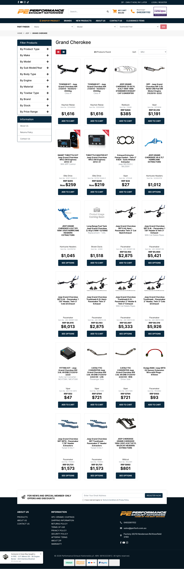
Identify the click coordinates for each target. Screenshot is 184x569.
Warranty (56, 544)
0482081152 (143, 12)
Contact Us (116, 21)
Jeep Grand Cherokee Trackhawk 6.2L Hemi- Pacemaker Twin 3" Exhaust (96, 300)
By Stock (25, 105)
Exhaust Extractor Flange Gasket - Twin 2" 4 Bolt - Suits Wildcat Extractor (125, 158)
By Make (25, 55)
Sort (134, 52)
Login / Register (159, 2)
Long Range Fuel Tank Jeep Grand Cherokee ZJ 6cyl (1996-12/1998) (97, 228)
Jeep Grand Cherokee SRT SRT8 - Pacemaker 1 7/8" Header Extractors (68, 442)
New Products (83, 21)
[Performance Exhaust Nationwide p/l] (40, 11)
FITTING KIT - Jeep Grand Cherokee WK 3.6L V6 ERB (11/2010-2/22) (68, 371)
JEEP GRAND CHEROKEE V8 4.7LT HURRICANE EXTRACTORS (154, 158)
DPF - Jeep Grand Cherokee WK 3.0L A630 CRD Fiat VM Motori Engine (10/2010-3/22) (154, 88)
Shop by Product (51, 21)
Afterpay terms (59, 537)
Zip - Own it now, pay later (134, 2)
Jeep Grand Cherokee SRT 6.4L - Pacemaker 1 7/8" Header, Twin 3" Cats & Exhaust (68, 300)
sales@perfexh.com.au (135, 528)
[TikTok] (28, 1)
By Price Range (29, 111)
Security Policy (59, 534)
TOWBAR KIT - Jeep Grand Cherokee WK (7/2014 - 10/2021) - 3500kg (67, 87)
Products (22, 517)
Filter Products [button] (28, 42)
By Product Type (29, 49)
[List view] (63, 52)
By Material (26, 86)
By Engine (26, 80)
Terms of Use (58, 527)
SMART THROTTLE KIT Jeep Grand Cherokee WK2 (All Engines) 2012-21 (68, 158)
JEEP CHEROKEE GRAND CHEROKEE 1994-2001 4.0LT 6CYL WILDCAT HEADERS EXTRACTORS (125, 443)
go (163, 27)
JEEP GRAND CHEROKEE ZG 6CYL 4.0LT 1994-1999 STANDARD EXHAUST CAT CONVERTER (125, 88)
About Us (100, 21)
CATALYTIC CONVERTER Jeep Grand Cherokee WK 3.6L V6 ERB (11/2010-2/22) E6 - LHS (96, 372)
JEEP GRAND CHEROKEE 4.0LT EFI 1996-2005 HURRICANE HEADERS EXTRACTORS (68, 230)
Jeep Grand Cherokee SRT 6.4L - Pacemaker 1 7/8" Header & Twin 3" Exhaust (154, 229)
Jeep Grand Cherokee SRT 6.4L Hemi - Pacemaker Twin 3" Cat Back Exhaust (125, 229)
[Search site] (107, 11)
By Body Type (28, 74)
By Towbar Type (29, 93)
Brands (68, 21)
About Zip (56, 540)
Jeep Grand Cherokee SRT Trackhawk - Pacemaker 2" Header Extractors (97, 442)
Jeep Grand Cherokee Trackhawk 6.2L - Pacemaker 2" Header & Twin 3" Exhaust (125, 300)
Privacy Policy (124, 500)
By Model (25, 61)
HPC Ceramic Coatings (62, 517)
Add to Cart (68, 121)
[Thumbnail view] (58, 52)
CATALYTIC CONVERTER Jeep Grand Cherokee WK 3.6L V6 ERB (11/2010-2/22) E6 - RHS (125, 372)
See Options (154, 192)
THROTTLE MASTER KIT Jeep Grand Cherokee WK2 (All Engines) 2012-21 (97, 158)
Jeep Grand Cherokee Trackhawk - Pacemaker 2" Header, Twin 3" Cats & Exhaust (154, 300)
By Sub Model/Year (31, 67)
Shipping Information (62, 520)
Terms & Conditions (110, 500)
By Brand (25, 99)
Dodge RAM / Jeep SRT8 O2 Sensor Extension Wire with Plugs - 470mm (154, 371)
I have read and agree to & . (107, 500)
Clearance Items (135, 21)
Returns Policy (26, 132)
